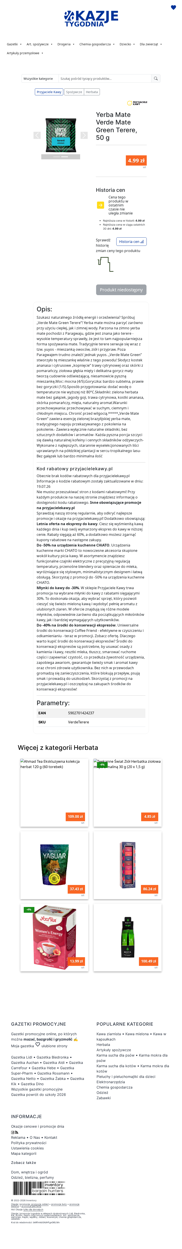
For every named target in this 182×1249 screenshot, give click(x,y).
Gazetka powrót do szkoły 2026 (38, 1094)
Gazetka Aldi (54, 1062)
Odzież (102, 1092)
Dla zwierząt (149, 44)
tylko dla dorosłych (33, 1209)
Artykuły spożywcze (114, 1050)
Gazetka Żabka (53, 1078)
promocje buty (59, 1204)
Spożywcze (74, 92)
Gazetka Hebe (44, 1068)
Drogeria (64, 44)
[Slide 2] (64, 156)
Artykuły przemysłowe (23, 53)
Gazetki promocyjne (28, 1034)
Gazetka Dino (32, 1084)
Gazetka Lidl (21, 1057)
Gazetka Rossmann (53, 1073)
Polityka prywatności (28, 1143)
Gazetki (12, 44)
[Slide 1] (56, 156)
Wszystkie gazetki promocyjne (37, 1089)
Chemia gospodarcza (95, 44)
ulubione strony (51, 1046)
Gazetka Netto (23, 1078)
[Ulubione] (174, 8)
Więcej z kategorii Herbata (58, 747)
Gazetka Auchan (25, 1062)
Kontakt (50, 1137)
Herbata (92, 92)
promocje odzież (40, 1204)
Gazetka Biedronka (53, 1057)
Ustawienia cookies (27, 1148)
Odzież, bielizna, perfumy (32, 1177)
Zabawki (104, 1098)
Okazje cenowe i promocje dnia (37, 1126)
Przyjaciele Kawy (49, 92)
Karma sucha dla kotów (116, 1066)
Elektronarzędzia (111, 1082)
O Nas (35, 1137)
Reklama (18, 1137)
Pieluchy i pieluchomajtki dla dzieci (126, 1076)
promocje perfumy (31, 1206)
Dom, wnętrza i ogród (29, 1172)
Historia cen (129, 241)
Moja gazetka (22, 1046)
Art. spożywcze (38, 44)
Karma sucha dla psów (116, 1055)
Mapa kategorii (23, 1153)
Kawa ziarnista (109, 1034)
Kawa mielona (137, 1034)
